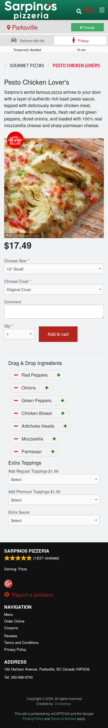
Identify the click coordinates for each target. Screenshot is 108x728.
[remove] (16, 374)
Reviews (10, 635)
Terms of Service (63, 718)
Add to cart (58, 334)
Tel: (18, 677)
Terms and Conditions (21, 642)
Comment (12, 301)
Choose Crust (17, 281)
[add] (59, 374)
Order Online (14, 621)
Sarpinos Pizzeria (26, 551)
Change (88, 27)
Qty (8, 326)
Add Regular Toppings (33, 471)
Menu (8, 614)
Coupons (11, 627)
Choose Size (16, 260)
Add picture (15, 140)
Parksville (24, 26)
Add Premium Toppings (34, 491)
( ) (93, 10)
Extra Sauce (19, 512)
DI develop (63, 703)
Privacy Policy (15, 649)
